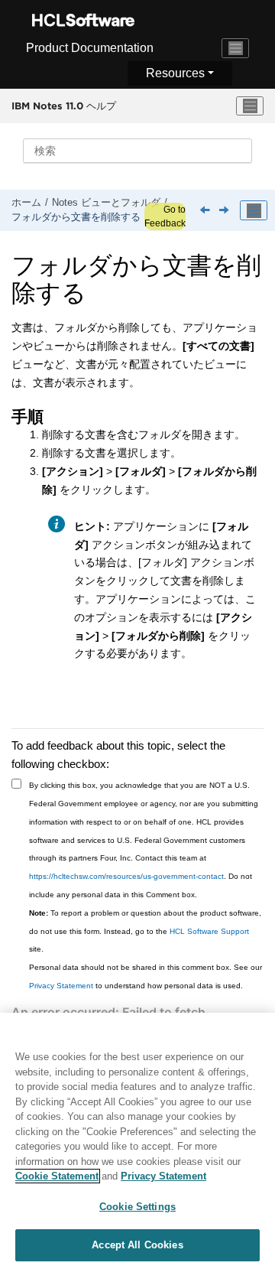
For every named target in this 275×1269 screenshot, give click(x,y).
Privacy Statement (61, 985)
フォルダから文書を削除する (76, 217)
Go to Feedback (165, 216)
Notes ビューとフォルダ (106, 202)
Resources (175, 73)
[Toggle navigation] (235, 48)
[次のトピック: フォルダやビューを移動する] (225, 211)
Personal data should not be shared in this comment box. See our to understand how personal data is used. (145, 976)
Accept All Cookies (137, 1245)
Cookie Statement (57, 1176)
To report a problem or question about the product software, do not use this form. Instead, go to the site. (145, 931)
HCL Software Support (209, 931)
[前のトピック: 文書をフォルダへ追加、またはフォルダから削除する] (206, 211)
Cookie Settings (137, 1206)
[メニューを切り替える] (250, 106)
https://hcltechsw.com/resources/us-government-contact (126, 876)
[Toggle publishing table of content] (253, 210)
